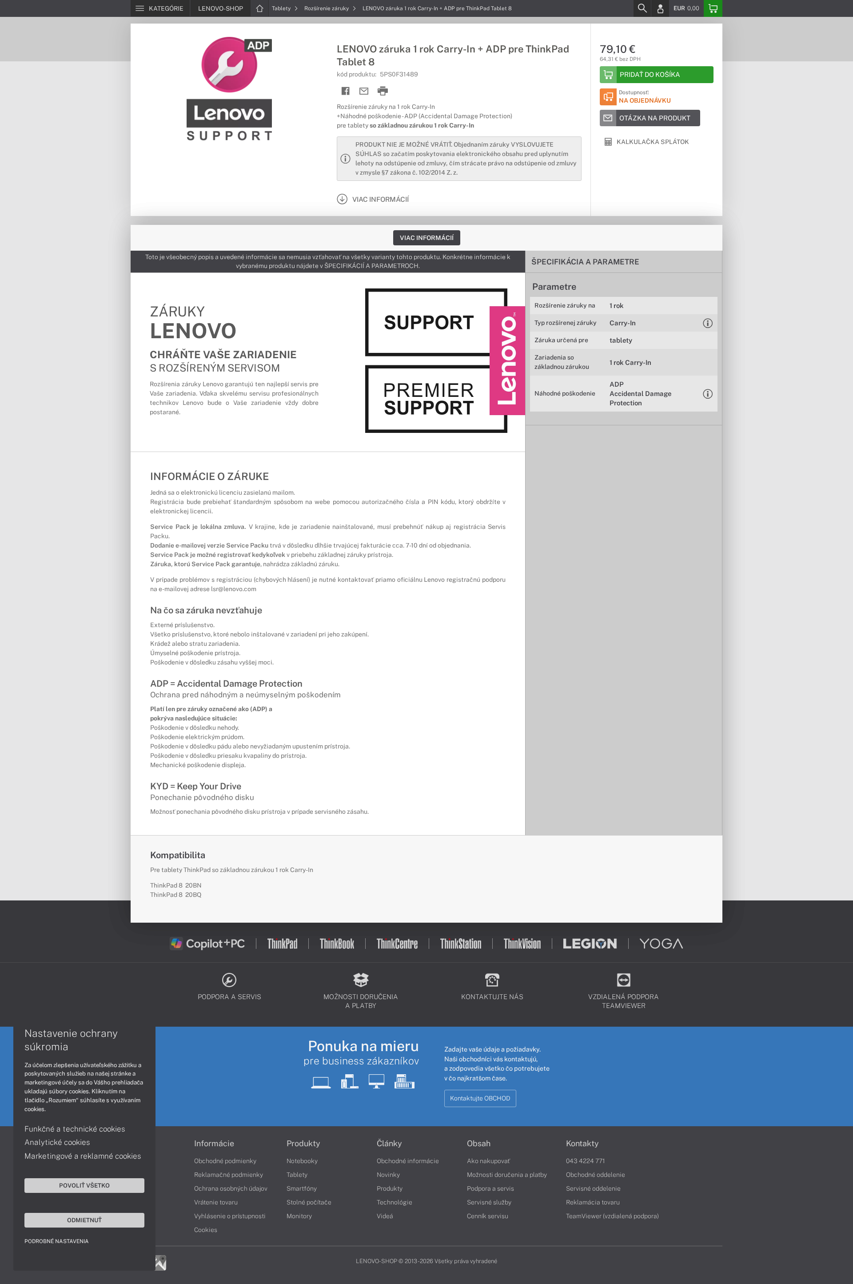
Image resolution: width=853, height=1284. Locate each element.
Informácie (214, 1144)
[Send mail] (364, 91)
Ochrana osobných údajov (230, 1188)
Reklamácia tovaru (593, 1202)
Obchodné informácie (408, 1160)
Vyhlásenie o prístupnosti (230, 1216)
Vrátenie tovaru (216, 1202)
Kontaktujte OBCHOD (480, 1098)
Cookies (205, 1229)
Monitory (299, 1216)
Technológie (394, 1202)
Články (389, 1144)
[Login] (660, 8)
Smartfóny (302, 1188)
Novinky (388, 1174)
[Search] (642, 8)
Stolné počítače (309, 1202)
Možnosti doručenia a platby (507, 1174)
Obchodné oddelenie (595, 1174)
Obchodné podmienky (225, 1160)
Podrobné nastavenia (56, 1241)
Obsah (478, 1144)
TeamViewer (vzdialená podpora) (612, 1216)
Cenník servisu (487, 1216)
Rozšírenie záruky (327, 8)
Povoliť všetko (84, 1185)
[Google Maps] (158, 1262)
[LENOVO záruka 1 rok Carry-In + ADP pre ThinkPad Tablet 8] (229, 90)
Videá (385, 1216)
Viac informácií (427, 237)
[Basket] (713, 8)
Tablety (282, 8)
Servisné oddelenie (593, 1188)
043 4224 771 (585, 1160)
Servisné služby (489, 1202)
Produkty (303, 1144)
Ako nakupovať (488, 1160)
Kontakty (582, 1144)
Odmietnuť (84, 1220)
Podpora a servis (490, 1188)
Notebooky (302, 1160)
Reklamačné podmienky (228, 1174)
